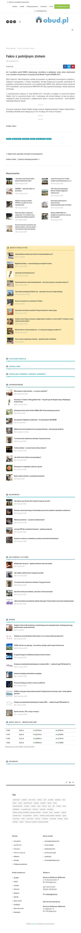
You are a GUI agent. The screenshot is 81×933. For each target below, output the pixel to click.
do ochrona (16, 818)
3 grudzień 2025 (21, 639)
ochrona (35, 815)
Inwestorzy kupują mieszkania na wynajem (28, 673)
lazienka (60, 818)
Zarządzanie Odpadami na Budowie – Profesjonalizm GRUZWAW (35, 420)
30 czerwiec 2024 (22, 275)
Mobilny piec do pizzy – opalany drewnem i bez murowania (33, 563)
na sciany (45, 812)
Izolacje (16, 885)
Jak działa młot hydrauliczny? (25, 273)
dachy (55, 803)
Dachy (16, 881)
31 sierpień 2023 (21, 657)
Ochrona (16, 889)
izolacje (33, 806)
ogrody (49, 803)
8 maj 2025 (20, 342)
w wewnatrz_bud (26, 809)
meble (23, 818)
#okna (9, 138)
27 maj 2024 (21, 257)
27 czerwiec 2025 (21, 648)
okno (63, 800)
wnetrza (39, 800)
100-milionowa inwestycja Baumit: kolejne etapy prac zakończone (59, 191)
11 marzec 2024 (22, 266)
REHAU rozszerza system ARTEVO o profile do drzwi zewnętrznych (23, 203)
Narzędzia (17, 912)
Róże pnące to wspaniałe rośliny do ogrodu (28, 466)
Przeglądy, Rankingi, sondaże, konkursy (27, 374)
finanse (44, 806)
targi (49, 806)
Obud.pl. (33, 924)
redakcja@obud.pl (41, 11)
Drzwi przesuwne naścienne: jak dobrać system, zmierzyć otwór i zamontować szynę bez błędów (25, 227)
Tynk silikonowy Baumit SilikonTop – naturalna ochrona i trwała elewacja (38, 291)
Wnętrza (16, 893)
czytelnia (24, 800)
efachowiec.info (50, 849)
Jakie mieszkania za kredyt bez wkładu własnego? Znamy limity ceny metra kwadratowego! (44, 601)
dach (50, 812)
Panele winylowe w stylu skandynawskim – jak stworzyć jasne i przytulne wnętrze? (41, 282)
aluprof (21, 822)
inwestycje (50, 809)
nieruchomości (28, 803)
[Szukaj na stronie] (20, 22)
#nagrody (25, 138)
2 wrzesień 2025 (21, 685)
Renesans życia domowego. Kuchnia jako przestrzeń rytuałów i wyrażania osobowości (42, 510)
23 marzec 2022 (21, 594)
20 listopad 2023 (21, 441)
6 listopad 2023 (21, 422)
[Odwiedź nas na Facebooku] (7, 21)
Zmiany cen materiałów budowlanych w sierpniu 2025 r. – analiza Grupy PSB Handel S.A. (42, 664)
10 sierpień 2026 (58, 208)
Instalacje (17, 904)
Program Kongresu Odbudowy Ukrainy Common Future (32, 655)
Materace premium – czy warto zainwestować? (29, 520)
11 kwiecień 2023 (21, 676)
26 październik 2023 (22, 432)
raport (66, 818)
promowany (29, 818)
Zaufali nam (14, 366)
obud (64, 806)
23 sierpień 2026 (21, 541)
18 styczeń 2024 (21, 469)
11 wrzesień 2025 (21, 714)
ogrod (64, 815)
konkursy (35, 809)
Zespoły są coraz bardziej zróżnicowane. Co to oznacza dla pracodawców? (38, 636)
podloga (15, 822)
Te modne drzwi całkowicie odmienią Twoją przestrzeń (32, 438)
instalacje (57, 800)
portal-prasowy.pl (50, 853)
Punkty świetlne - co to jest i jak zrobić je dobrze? (30, 448)
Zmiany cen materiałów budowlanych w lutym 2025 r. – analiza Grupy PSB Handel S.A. (41, 702)
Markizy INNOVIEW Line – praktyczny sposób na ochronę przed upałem (61, 215)
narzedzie (42, 809)
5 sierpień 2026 (57, 220)
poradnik (43, 803)
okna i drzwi (31, 800)
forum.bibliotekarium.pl (52, 860)
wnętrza (58, 806)
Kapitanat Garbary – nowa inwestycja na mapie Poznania (33, 263)
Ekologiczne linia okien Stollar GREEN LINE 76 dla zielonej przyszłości (37, 410)
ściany (20, 803)
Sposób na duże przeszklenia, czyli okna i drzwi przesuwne (33, 591)
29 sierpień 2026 (22, 183)
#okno (32, 138)
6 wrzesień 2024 (21, 450)
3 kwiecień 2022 (21, 604)
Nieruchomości (19, 908)
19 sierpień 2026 (22, 193)
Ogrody (16, 897)
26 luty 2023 (21, 304)
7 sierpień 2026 (22, 220)
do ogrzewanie (27, 815)
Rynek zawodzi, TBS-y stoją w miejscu (26, 711)
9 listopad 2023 (21, 413)
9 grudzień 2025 (22, 332)
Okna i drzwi (18, 901)
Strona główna (11, 48)
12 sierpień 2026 (58, 195)
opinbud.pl (48, 856)
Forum (51, 6)
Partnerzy (17, 849)
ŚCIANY (16, 878)
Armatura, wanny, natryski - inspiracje (50, 815)
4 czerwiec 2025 (22, 324)
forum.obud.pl (49, 845)
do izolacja (53, 818)
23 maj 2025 (20, 630)
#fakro (49, 138)
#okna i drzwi (40, 138)
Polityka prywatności (32, 6)
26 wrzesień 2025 (21, 667)
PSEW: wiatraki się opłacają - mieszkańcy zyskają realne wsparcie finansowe (39, 645)
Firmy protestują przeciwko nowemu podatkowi (29, 683)
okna (44, 800)
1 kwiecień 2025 (21, 705)
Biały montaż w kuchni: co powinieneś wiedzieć (29, 476)
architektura (16, 809)
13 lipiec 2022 (20, 566)
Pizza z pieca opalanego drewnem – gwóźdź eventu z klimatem (35, 339)
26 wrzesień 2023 (21, 404)
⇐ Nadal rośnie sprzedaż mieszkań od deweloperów (24, 154)
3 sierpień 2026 (22, 232)
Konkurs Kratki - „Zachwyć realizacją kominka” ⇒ (22, 159)
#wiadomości (16, 138)
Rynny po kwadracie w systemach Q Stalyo (28, 301)
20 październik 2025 (23, 294)
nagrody (36, 803)
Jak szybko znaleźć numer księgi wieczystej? (29, 573)
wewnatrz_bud (17, 815)
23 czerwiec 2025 (21, 696)
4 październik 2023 (22, 394)
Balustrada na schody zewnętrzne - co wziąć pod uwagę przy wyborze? (38, 330)
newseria (56, 812)
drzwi (38, 806)
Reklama (14, 6)
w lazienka (45, 818)
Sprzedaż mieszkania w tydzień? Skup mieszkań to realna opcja (36, 310)
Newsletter (43, 6)
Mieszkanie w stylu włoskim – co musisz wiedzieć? (30, 391)
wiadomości (16, 800)
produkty (50, 800)
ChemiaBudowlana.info (62, 6)
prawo (14, 803)
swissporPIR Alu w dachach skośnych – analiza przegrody (33, 529)
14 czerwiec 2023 (21, 575)
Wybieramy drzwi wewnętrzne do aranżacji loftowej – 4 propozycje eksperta (38, 429)
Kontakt (22, 6)
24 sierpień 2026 (21, 513)
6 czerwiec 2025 (22, 313)
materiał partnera (17, 806)
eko (53, 806)
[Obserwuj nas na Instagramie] (14, 21)
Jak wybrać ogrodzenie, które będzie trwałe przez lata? (32, 501)
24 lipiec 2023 (20, 479)
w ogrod (63, 812)
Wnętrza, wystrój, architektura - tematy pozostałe (27, 812)
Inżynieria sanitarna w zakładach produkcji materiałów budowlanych (36, 538)
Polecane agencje (17, 359)
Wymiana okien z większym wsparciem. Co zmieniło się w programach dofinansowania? (25, 215)
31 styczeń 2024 (21, 460)
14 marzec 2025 (22, 285)
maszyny (26, 806)
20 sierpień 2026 (58, 183)
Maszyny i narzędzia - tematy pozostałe (36, 822)
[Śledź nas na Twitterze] (11, 21)
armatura (37, 818)
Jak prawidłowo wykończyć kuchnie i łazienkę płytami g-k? (34, 254)
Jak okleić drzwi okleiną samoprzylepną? (27, 457)
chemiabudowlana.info (52, 841)
